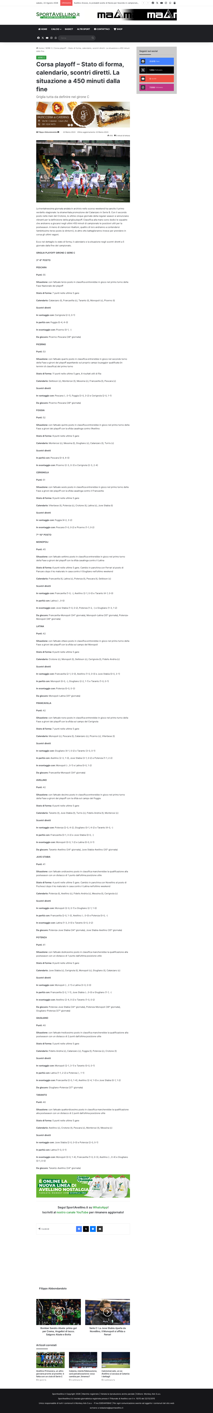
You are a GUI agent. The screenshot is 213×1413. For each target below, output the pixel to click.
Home (41, 48)
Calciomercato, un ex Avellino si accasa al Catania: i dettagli (116, 1374)
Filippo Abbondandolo (47, 132)
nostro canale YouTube (72, 1212)
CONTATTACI (103, 29)
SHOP (119, 29)
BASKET (69, 29)
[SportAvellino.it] (58, 15)
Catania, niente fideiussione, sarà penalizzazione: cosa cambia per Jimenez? (83, 1374)
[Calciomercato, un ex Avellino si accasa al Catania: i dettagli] (116, 1360)
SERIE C (48, 48)
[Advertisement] (83, 1259)
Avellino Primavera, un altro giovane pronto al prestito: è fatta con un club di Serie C (50, 1374)
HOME (44, 29)
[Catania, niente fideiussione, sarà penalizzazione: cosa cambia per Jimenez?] (83, 1360)
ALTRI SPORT (83, 29)
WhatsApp (100, 1207)
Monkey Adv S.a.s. (152, 1394)
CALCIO (55, 29)
